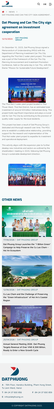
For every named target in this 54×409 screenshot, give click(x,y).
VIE (44, 4)
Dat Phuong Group (27, 240)
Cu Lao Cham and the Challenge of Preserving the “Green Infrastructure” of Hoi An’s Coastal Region (25, 297)
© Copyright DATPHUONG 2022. (27, 405)
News (12, 12)
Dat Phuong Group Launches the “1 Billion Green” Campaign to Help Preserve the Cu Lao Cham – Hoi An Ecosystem (27, 247)
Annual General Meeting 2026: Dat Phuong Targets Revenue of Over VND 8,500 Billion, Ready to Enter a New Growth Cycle (24, 347)
